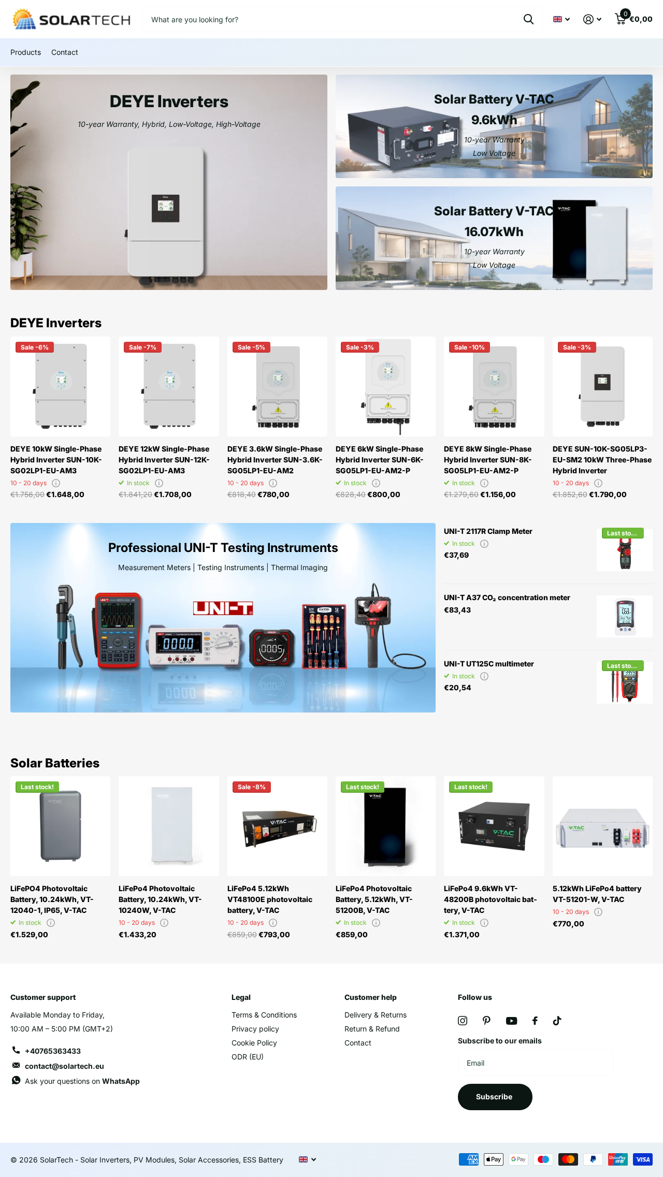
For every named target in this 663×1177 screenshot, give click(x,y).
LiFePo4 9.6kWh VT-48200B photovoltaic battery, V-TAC (490, 899)
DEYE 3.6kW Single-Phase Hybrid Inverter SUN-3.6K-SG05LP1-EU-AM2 (275, 459)
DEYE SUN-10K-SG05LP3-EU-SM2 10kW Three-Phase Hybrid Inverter (602, 459)
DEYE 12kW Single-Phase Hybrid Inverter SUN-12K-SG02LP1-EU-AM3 (164, 459)
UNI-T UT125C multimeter (489, 663)
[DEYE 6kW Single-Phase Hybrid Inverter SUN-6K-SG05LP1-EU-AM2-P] (386, 387)
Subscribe (495, 1096)
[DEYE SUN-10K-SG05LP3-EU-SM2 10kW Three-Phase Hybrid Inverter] (603, 387)
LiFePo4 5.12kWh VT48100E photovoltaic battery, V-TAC (269, 899)
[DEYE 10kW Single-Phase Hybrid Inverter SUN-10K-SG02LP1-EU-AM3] (60, 387)
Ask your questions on (82, 1081)
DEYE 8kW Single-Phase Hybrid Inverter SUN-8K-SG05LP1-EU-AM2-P (488, 459)
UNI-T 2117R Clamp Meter (488, 531)
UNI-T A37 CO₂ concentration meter (507, 597)
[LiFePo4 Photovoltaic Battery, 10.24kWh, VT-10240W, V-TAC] (169, 826)
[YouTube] (511, 1021)
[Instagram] (462, 1020)
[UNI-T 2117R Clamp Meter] (625, 550)
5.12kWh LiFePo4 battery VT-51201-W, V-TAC (597, 894)
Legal (241, 997)
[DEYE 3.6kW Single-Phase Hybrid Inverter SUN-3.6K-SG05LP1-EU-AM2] (277, 387)
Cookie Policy (254, 1042)
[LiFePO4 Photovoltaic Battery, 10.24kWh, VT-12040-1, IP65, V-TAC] (60, 826)
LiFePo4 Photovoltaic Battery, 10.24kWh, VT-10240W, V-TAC (160, 899)
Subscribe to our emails (500, 1040)
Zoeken (528, 19)
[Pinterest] (487, 1020)
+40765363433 (53, 1051)
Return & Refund (372, 1028)
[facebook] (535, 1020)
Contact (64, 52)
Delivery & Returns (375, 1014)
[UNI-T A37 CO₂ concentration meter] (625, 617)
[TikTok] (557, 1020)
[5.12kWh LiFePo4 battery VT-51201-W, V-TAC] (603, 826)
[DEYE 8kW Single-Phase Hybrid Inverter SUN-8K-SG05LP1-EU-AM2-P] (494, 387)
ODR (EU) (248, 1056)
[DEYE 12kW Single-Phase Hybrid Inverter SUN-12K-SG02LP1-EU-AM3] (169, 387)
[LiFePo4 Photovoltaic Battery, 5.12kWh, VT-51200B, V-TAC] (386, 826)
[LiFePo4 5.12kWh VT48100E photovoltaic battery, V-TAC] (277, 826)
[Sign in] (592, 19)
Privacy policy (255, 1028)
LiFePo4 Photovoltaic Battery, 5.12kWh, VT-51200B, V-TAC (374, 899)
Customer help (370, 997)
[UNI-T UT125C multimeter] (625, 683)
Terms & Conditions (264, 1014)
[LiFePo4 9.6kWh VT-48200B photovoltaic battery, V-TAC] (494, 826)
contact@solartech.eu (64, 1066)
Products (25, 52)
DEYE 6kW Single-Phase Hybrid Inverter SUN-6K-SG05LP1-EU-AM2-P (380, 459)
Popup (56, 483)
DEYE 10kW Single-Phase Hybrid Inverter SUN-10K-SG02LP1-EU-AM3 (56, 459)
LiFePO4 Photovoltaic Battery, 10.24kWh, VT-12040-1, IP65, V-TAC (52, 899)
